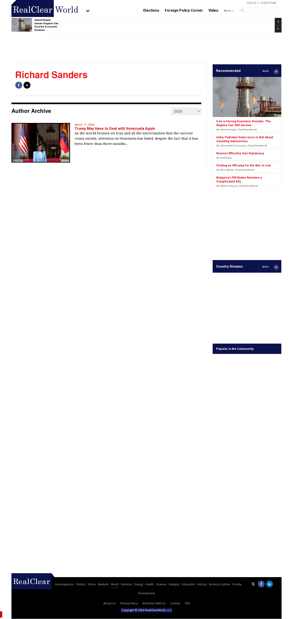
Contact (175, 603)
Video (213, 10)
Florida (236, 584)
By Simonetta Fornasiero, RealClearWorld (241, 145)
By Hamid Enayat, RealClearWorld (236, 129)
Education (188, 584)
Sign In (252, 3)
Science (161, 584)
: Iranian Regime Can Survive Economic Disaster (46, 25)
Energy (138, 584)
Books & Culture (219, 584)
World (115, 584)
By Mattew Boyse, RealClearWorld (237, 186)
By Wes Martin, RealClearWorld (235, 169)
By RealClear (224, 157)
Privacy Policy (129, 603)
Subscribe (268, 3)
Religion (174, 584)
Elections (151, 10)
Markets (103, 584)
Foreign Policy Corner (184, 10)
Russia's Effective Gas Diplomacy (240, 153)
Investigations (64, 584)
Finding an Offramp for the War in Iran (243, 165)
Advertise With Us (153, 603)
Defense (126, 584)
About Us (109, 603)
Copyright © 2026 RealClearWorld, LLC (146, 610)
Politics (81, 584)
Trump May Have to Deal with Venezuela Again (115, 128)
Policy (92, 584)
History (202, 584)
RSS (187, 603)
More (227, 10)
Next (278, 27)
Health (149, 584)
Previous (278, 20)
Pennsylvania (146, 593)
